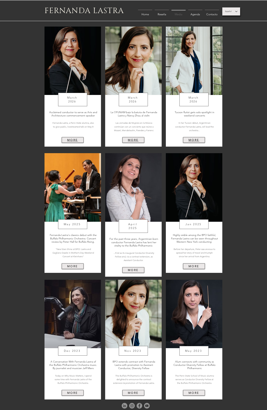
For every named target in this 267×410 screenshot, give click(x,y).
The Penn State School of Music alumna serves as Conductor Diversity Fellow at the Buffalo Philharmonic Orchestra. (194, 379)
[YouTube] (147, 406)
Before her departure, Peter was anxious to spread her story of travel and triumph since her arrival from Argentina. (194, 253)
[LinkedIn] (124, 406)
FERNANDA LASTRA (84, 11)
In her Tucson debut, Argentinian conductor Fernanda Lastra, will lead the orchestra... (194, 127)
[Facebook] (139, 406)
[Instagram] (132, 406)
